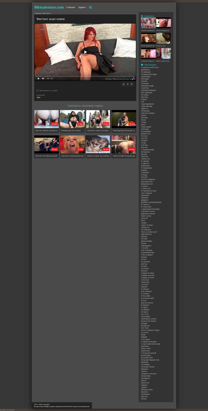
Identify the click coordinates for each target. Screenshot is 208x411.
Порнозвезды (146, 106)
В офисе (144, 307)
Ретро (143, 143)
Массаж (144, 396)
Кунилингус (145, 165)
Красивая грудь (147, 85)
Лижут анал (146, 348)
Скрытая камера (147, 113)
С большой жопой (148, 353)
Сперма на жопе (147, 275)
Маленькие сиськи (148, 319)
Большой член (147, 357)
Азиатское (145, 351)
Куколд (144, 236)
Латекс (144, 259)
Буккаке (144, 287)
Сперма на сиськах (148, 373)
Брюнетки (145, 383)
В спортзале (146, 207)
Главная (70, 7)
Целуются (145, 227)
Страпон (144, 186)
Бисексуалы (146, 355)
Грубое (144, 387)
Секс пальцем (146, 250)
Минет (143, 380)
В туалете (145, 204)
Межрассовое (147, 389)
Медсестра (145, 133)
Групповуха (145, 76)
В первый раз (146, 168)
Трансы (144, 371)
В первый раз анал (148, 191)
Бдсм (143, 124)
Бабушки (144, 197)
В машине (145, 305)
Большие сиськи (147, 367)
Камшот (144, 385)
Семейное (145, 172)
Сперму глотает (147, 277)
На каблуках (146, 229)
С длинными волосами (150, 209)
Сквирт (144, 223)
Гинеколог (145, 282)
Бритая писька (147, 303)
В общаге (145, 289)
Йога (143, 220)
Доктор (144, 264)
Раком (143, 243)
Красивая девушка (148, 90)
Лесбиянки (145, 394)
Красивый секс (147, 181)
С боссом (145, 280)
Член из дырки (147, 255)
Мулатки (144, 392)
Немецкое (145, 195)
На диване (145, 309)
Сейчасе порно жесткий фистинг (98, 156)
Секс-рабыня (146, 291)
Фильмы (144, 117)
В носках (144, 332)
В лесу (143, 300)
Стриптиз (145, 88)
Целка (143, 115)
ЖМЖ (143, 335)
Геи (142, 101)
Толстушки (145, 339)
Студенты (145, 163)
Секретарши (146, 127)
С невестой (145, 188)
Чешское (144, 156)
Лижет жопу (146, 216)
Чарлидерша (146, 245)
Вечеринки (145, 152)
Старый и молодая (148, 341)
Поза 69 (144, 218)
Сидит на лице (147, 225)
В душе (144, 99)
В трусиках (145, 261)
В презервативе (147, 252)
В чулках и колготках (149, 67)
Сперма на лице (147, 273)
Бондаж (144, 323)
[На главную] (49, 7)
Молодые (145, 79)
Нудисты (144, 108)
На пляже (145, 268)
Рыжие (144, 399)
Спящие (144, 175)
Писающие (145, 111)
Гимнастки (145, 159)
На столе (145, 314)
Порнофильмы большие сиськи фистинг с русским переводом (124, 130)
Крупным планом (148, 213)
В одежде (145, 161)
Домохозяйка (146, 241)
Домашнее (145, 69)
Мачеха (144, 271)
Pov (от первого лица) (150, 330)
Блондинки (145, 378)
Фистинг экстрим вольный (46, 156)
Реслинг (144, 239)
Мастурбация (146, 92)
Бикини (144, 257)
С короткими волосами (150, 344)
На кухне (144, 312)
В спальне (145, 293)
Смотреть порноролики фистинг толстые (72, 156)
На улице (144, 95)
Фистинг (144, 147)
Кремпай (144, 362)
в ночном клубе (147, 298)
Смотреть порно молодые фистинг (98, 130)
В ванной (145, 83)
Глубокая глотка (148, 211)
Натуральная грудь (149, 74)
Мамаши (144, 369)
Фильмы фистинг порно (71, 130)
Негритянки (146, 376)
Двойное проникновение (151, 202)
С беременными (147, 149)
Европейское (146, 234)
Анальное (145, 346)
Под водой (145, 316)
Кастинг (144, 138)
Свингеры (145, 129)
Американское (147, 184)
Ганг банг (145, 328)
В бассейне (145, 296)
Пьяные (144, 81)
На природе (146, 72)
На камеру (145, 364)
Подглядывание (147, 104)
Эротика (144, 97)
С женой (144, 248)
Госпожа (144, 284)
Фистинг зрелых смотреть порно (47, 130)
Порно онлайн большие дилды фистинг (124, 156)
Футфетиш (145, 325)
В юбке (144, 266)
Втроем (144, 177)
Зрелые (144, 154)
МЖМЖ (144, 337)
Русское (144, 136)
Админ (82, 7)
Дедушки (144, 200)
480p (38, 97)
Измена (144, 170)
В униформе (146, 131)
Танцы (143, 122)
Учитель (144, 145)
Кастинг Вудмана (148, 179)
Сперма (144, 140)
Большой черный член (150, 360)
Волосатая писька (148, 321)
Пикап (143, 120)
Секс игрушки (146, 193)
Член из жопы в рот (149, 232)
